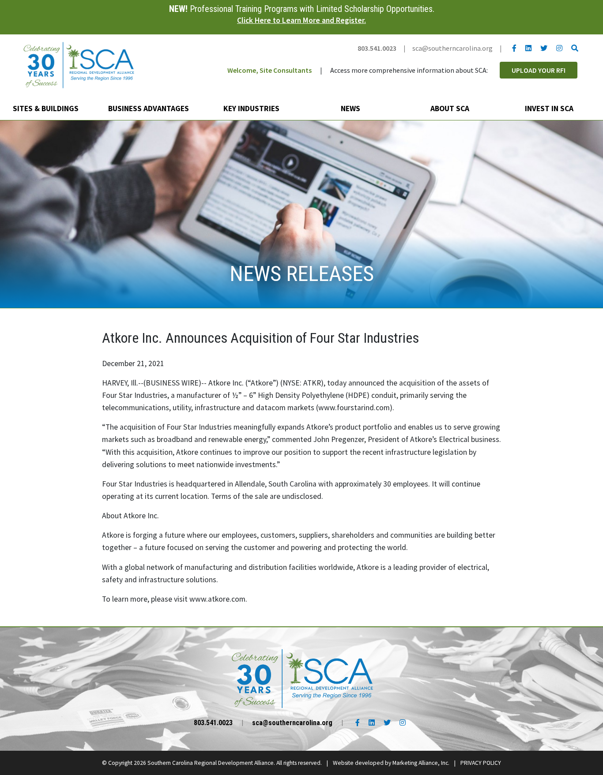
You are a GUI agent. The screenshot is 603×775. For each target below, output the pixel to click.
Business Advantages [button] (149, 108)
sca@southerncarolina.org (452, 48)
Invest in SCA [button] (550, 108)
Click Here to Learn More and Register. (301, 20)
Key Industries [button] (252, 108)
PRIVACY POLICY (480, 763)
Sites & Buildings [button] (46, 108)
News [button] (351, 108)
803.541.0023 (377, 48)
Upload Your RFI (538, 70)
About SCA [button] (450, 108)
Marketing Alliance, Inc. (420, 763)
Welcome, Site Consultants (269, 70)
